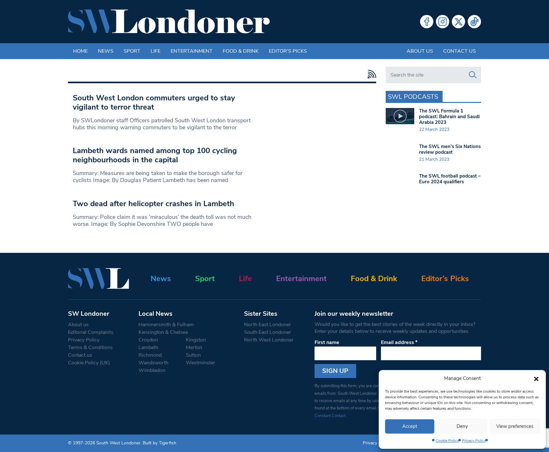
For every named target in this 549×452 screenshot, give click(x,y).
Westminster (200, 362)
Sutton (193, 355)
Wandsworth (153, 362)
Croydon (148, 339)
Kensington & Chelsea (163, 332)
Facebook (426, 21)
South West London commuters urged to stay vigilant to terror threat (154, 102)
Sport (132, 51)
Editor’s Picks (445, 278)
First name (327, 342)
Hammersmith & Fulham (166, 324)
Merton (194, 347)
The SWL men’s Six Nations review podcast (450, 149)
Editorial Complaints (90, 332)
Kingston (196, 339)
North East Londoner (267, 324)
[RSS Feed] (370, 74)
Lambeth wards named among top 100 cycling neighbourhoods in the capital (155, 155)
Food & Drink (241, 51)
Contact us (459, 51)
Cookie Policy (447, 440)
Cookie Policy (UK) (89, 362)
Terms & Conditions (90, 347)
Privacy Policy (474, 440)
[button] (536, 378)
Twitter (458, 21)
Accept (409, 426)
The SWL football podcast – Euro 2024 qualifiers (450, 179)
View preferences (514, 426)
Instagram (442, 21)
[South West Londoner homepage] (169, 22)
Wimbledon (152, 370)
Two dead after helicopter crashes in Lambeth (153, 204)
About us (420, 51)
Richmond (150, 355)
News (105, 51)
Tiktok (474, 21)
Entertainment (192, 51)
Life (155, 51)
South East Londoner (267, 332)
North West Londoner (269, 339)
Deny (462, 426)
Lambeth (148, 347)
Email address (399, 342)
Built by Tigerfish (159, 443)
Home (80, 51)
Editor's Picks (288, 51)
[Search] (472, 75)
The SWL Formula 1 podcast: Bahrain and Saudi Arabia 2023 (449, 116)
